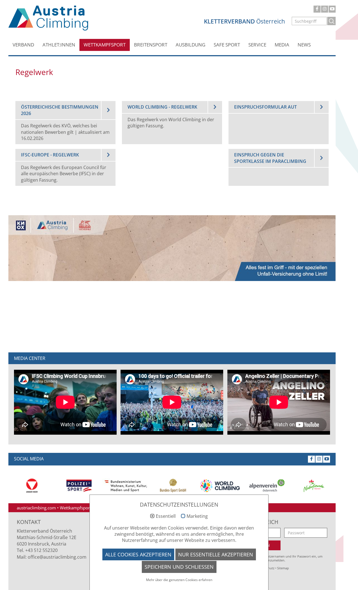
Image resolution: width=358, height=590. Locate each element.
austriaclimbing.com (36, 508)
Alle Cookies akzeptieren (138, 554)
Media (282, 44)
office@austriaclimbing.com (57, 557)
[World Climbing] (219, 485)
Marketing (197, 516)
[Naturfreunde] (313, 485)
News (304, 44)
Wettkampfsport (105, 44)
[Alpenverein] (266, 485)
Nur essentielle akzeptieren (215, 554)
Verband (23, 44)
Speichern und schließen (179, 566)
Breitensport (150, 44)
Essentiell (166, 516)
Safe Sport (227, 44)
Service (257, 44)
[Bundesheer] (31, 486)
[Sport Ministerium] (125, 485)
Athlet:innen (59, 44)
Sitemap (283, 568)
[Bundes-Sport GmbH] (172, 486)
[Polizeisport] (78, 485)
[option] (31, 486)
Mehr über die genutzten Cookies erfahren (179, 579)
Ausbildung (190, 44)
